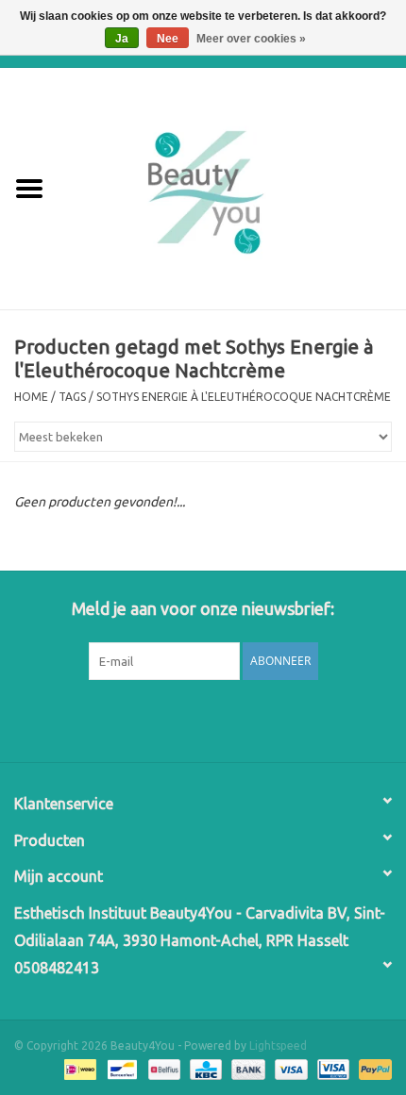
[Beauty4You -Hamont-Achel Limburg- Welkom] (232, 187)
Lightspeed (278, 1045)
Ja (121, 38)
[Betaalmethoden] (78, 1069)
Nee (167, 38)
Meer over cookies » (251, 38)
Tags (72, 396)
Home (31, 396)
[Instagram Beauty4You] (253, 719)
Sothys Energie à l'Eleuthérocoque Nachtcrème (243, 396)
